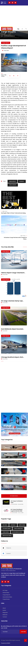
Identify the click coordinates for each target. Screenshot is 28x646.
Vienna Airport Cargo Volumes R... (13, 273)
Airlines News (6, 592)
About (4, 608)
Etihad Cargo (6, 532)
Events (4, 610)
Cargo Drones (6, 599)
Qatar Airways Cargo (17, 532)
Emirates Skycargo (7, 535)
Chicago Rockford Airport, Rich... (12, 357)
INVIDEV (8, 643)
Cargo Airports (5, 42)
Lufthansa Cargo (7, 528)
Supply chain (22, 525)
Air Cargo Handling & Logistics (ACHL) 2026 (16, 510)
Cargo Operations (18, 528)
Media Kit (5, 614)
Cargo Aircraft (12, 184)
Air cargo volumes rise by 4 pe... (12, 301)
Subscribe (23, 631)
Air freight (21, 181)
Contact (5, 617)
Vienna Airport (12, 181)
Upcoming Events (14, 496)
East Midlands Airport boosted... (12, 329)
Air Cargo (5, 525)
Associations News (7, 597)
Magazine (5, 612)
